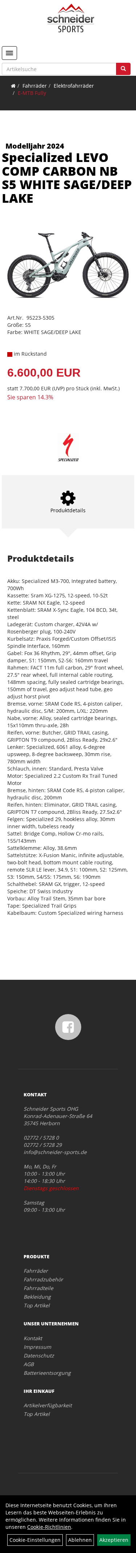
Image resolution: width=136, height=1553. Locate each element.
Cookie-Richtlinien (49, 1526)
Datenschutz (39, 1355)
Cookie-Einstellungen (35, 1539)
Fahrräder (34, 85)
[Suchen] (123, 69)
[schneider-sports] (70, 18)
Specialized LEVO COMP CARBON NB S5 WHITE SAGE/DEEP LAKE (67, 177)
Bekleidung (37, 1296)
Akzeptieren (113, 1539)
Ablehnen (80, 1539)
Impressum (37, 1346)
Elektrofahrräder (74, 85)
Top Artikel (37, 1305)
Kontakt (33, 1338)
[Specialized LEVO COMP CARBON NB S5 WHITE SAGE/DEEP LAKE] (68, 265)
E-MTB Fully (32, 92)
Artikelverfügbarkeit (48, 1405)
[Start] (13, 85)
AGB (29, 1364)
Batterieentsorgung (47, 1372)
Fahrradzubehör (43, 1279)
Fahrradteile (38, 1288)
